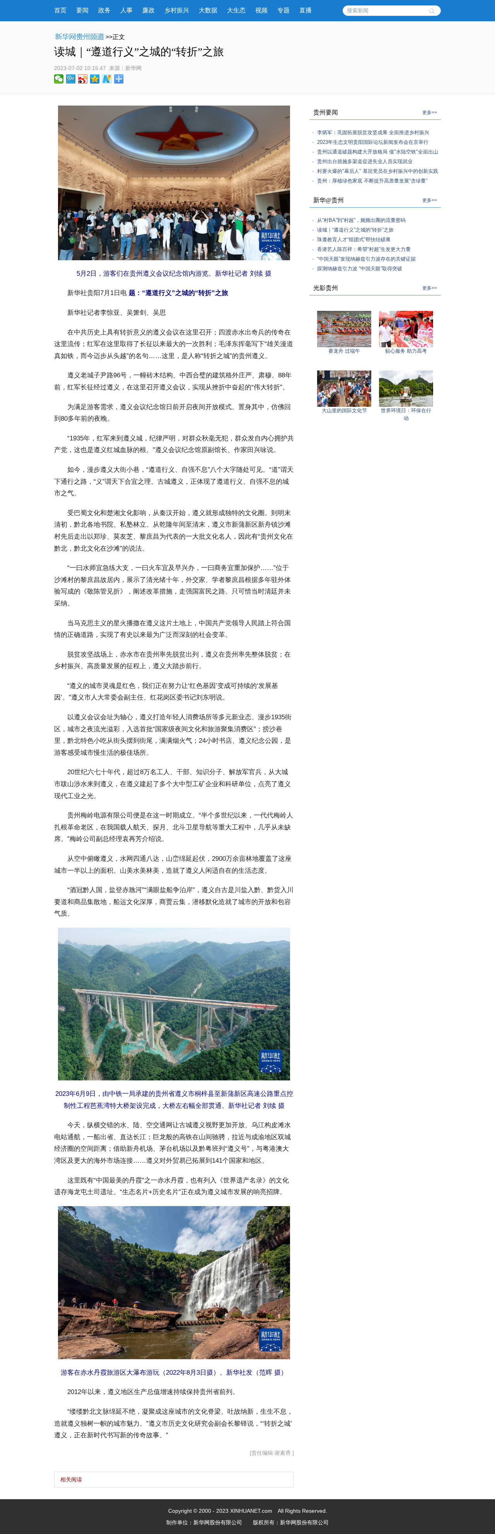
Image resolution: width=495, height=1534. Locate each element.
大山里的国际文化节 (344, 410)
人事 (126, 10)
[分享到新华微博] (107, 79)
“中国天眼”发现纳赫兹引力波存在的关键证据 (366, 259)
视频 (261, 10)
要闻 (82, 10)
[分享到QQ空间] (95, 79)
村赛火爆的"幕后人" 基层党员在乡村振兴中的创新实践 (377, 171)
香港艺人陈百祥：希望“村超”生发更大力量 (364, 249)
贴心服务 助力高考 (406, 351)
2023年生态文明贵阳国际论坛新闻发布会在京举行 (372, 142)
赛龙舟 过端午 (344, 351)
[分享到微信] (59, 79)
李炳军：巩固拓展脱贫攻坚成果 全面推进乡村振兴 (373, 132)
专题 (283, 10)
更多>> (429, 112)
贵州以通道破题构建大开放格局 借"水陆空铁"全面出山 (377, 152)
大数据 (208, 10)
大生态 (236, 10)
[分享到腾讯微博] (71, 79)
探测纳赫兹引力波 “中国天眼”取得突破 (359, 268)
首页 (60, 10)
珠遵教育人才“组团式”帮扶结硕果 (354, 239)
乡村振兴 (176, 10)
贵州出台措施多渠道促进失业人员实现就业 (365, 161)
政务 (104, 10)
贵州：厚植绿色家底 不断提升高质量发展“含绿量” (372, 181)
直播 (305, 10)
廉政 (148, 10)
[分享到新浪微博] (83, 79)
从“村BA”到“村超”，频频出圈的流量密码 (361, 220)
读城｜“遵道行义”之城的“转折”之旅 (355, 230)
